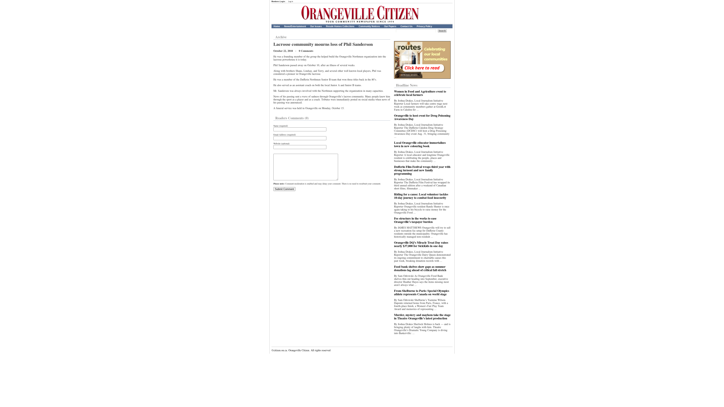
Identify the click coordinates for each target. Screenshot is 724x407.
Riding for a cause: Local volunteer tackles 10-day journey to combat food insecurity (421, 196)
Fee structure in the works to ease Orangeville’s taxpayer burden (415, 220)
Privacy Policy (424, 26)
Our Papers (390, 26)
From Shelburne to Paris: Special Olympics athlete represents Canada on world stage (421, 292)
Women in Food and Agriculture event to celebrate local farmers (420, 93)
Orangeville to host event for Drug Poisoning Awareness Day (422, 117)
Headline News (406, 85)
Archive (281, 36)
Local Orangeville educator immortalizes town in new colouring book (420, 144)
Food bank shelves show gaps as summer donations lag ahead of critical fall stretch (420, 268)
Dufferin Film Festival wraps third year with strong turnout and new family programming (422, 170)
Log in (290, 1)
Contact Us (406, 26)
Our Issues (316, 26)
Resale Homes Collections (340, 26)
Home (277, 26)
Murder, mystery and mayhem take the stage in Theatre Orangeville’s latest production (422, 316)
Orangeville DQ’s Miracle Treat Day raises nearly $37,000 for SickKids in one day (421, 244)
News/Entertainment (295, 26)
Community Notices (369, 26)
